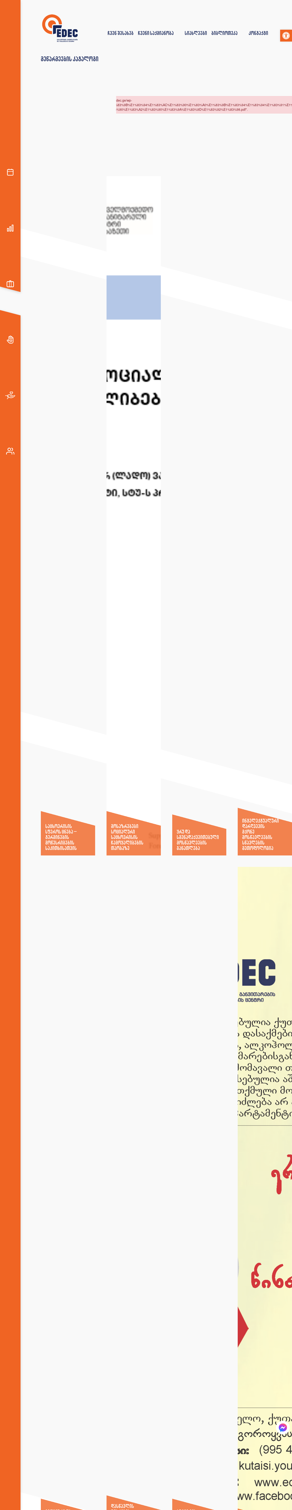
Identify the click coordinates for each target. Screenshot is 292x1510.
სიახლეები (196, 33)
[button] (286, 36)
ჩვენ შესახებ (120, 33)
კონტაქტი (258, 33)
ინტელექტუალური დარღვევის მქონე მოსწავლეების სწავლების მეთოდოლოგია (260, 834)
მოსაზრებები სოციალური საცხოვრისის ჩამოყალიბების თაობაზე (127, 837)
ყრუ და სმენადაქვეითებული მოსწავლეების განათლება (198, 839)
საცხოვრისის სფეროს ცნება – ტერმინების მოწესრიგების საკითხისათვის (61, 837)
